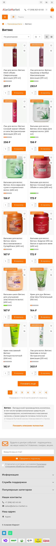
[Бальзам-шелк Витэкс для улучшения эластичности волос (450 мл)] (15, 279)
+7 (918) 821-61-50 (13, 502)
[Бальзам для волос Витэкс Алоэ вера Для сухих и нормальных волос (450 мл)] (15, 167)
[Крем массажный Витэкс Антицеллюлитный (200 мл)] (15, 335)
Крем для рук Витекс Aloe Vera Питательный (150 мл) (41, 297)
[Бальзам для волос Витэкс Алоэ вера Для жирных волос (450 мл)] (41, 111)
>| (46, 392)
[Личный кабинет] (52, 2)
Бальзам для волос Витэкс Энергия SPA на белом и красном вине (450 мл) (41, 242)
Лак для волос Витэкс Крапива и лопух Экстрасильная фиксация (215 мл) (41, 354)
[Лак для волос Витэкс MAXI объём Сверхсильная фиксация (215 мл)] (15, 55)
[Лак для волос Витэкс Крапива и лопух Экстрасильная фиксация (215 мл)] (41, 335)
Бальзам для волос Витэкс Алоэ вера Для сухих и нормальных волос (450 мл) (14, 186)
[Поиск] (51, 17)
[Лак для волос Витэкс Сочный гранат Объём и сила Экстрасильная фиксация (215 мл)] (15, 111)
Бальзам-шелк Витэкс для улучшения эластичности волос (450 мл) (14, 298)
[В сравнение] (24, 51)
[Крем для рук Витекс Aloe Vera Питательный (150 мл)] (41, 279)
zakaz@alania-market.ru (16, 506)
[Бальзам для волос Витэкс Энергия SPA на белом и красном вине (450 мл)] (41, 223)
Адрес (8, 517)
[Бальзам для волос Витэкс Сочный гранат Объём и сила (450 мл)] (41, 167)
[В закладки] (24, 45)
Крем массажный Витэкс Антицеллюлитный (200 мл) (13, 354)
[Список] (51, 36)
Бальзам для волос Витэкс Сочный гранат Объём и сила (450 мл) (41, 185)
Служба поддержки (14, 482)
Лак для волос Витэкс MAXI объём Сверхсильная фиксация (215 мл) (14, 74)
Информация (10, 474)
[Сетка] (46, 36)
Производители (14, 24)
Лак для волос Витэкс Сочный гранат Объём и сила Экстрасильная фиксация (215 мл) (14, 130)
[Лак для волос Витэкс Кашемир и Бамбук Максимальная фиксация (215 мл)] (41, 55)
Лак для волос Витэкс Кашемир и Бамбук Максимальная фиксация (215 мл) (41, 74)
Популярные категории (17, 489)
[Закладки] (41, 2)
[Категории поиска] (13, 17)
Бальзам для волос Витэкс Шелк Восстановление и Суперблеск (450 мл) (14, 242)
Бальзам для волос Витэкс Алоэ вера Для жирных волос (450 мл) (41, 130)
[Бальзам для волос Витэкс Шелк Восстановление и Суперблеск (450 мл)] (15, 223)
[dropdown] (4, 2)
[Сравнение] (46, 2)
